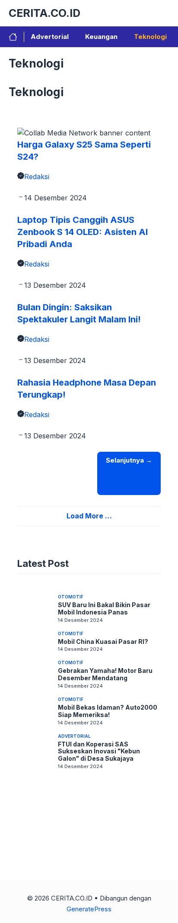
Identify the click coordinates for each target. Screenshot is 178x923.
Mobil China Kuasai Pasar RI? (103, 641)
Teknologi (150, 36)
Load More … (89, 515)
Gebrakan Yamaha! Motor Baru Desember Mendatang (105, 674)
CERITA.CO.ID (44, 12)
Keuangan (101, 36)
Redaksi (36, 176)
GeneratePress (89, 909)
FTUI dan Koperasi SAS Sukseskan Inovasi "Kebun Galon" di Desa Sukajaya (99, 751)
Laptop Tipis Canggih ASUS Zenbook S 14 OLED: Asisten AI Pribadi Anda (82, 232)
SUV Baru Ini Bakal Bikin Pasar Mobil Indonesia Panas (104, 608)
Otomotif (70, 596)
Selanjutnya (129, 460)
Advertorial (50, 36)
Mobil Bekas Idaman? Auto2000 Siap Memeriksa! (107, 711)
